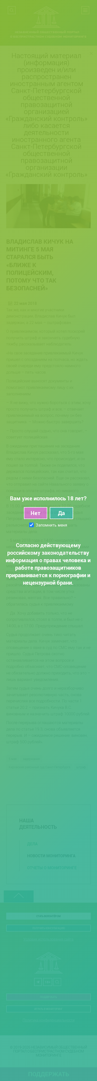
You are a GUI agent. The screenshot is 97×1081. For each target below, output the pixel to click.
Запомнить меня (51, 525)
